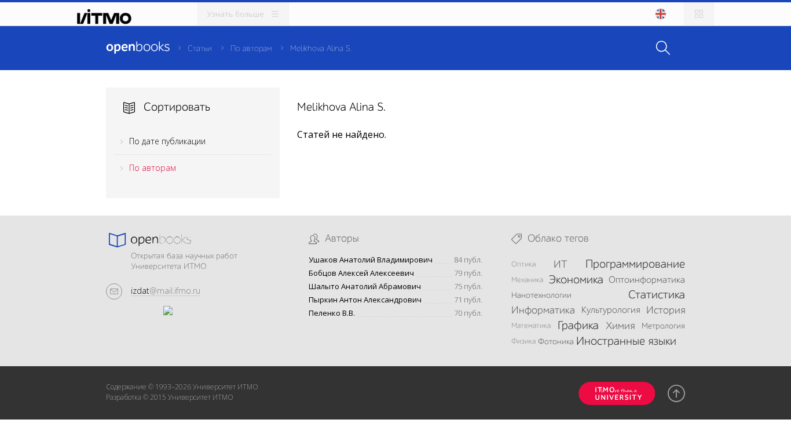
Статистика (656, 295)
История (665, 310)
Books (138, 47)
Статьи (200, 49)
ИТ (560, 265)
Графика (578, 326)
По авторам (251, 49)
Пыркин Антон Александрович (365, 300)
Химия (620, 326)
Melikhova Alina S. (321, 49)
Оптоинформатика (647, 280)
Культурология (610, 310)
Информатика (543, 310)
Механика (527, 280)
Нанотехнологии (541, 295)
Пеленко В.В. (332, 313)
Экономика (575, 280)
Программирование (635, 265)
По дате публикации (167, 141)
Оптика (523, 264)
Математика (531, 326)
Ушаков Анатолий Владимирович (371, 260)
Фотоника (556, 342)
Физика (523, 341)
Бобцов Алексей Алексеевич (361, 273)
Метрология (663, 326)
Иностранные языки (626, 342)
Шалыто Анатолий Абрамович (365, 286)
